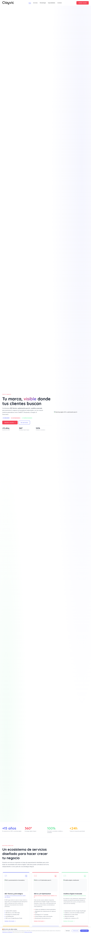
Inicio (30, 2)
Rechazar (68, 930)
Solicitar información (9, 921)
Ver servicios (24, 422)
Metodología (43, 2)
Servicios (35, 2)
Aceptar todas (84, 930)
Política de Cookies (28, 932)
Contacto (59, 2)
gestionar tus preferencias (7, 932)
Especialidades (51, 2)
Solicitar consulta (83, 2)
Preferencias (75, 930)
